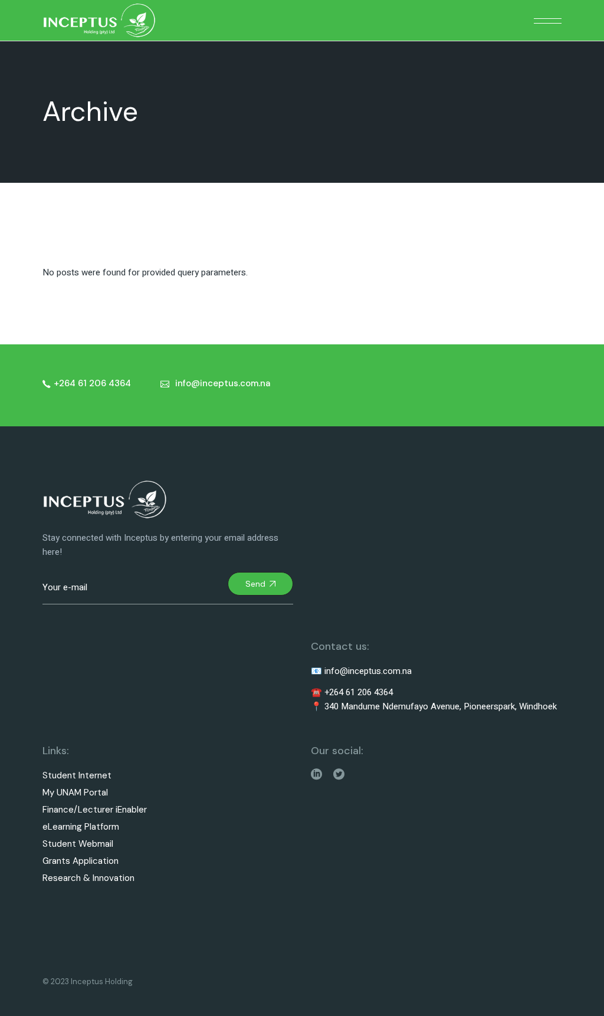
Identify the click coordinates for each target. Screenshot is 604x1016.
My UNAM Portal (75, 792)
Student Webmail (77, 844)
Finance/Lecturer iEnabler (94, 810)
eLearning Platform (80, 827)
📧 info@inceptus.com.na (361, 671)
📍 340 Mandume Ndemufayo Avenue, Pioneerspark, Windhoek (434, 706)
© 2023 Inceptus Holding (87, 981)
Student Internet (76, 775)
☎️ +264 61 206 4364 (352, 692)
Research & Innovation (88, 878)
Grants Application (80, 861)
